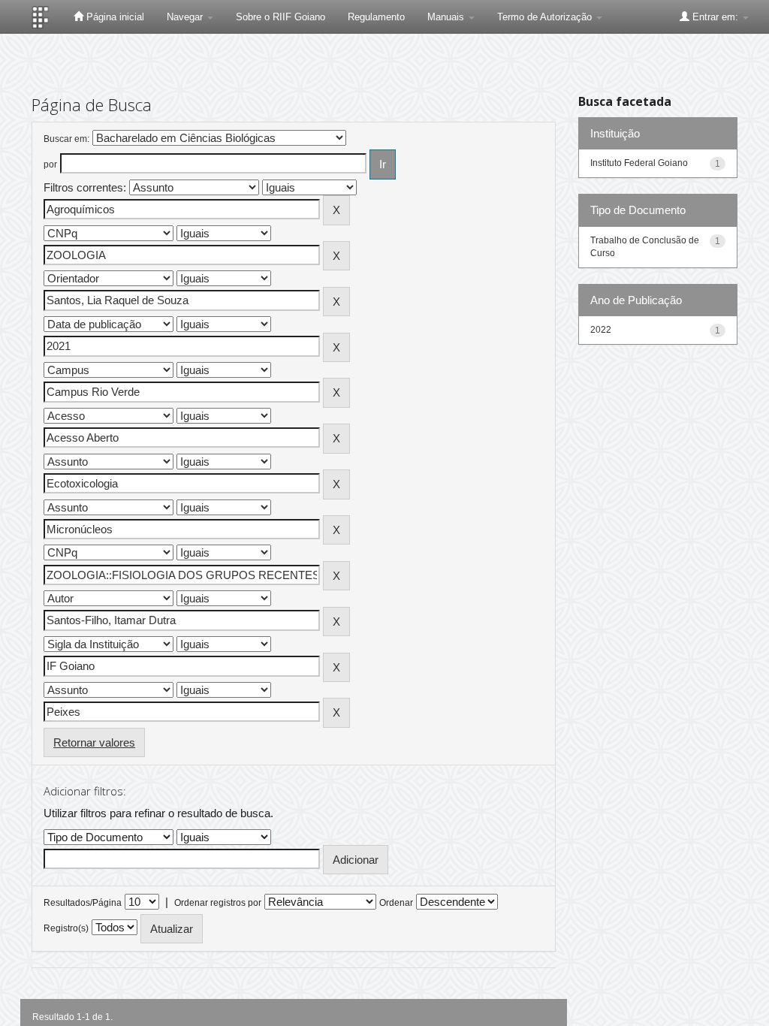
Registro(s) (66, 928)
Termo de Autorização (546, 17)
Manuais (447, 17)
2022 (600, 329)
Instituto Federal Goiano (639, 163)
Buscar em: (66, 139)
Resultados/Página (83, 903)
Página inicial (113, 17)
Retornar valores (94, 742)
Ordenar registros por (217, 903)
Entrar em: (715, 17)
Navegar (186, 17)
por (50, 164)
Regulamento (376, 17)
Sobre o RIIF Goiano (280, 17)
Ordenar (396, 903)
